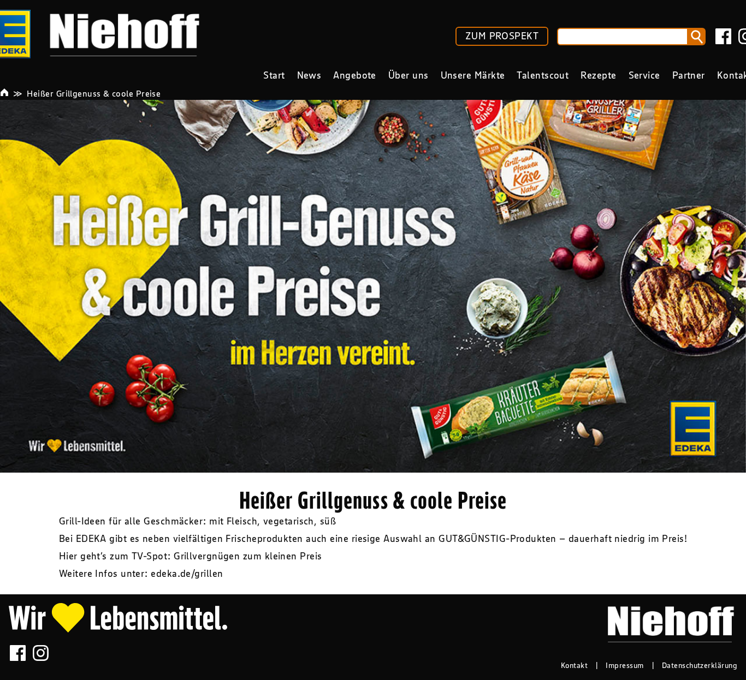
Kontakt (574, 665)
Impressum (624, 665)
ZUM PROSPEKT (501, 36)
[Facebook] (723, 36)
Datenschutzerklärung (699, 665)
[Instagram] (41, 653)
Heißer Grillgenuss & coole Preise (94, 93)
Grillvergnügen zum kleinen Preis (248, 556)
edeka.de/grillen (187, 574)
